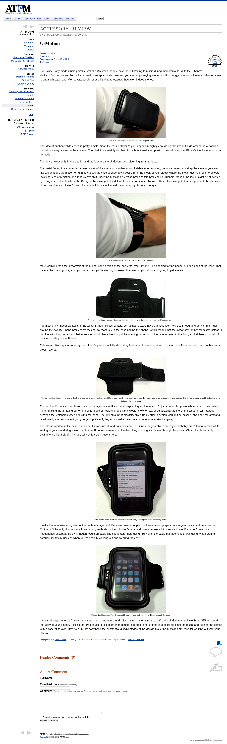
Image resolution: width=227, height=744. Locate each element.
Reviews (70, 18)
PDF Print (29, 130)
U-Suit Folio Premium (22, 109)
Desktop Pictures (33, 18)
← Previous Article (24, 26)
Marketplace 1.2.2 (24, 98)
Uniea (52, 53)
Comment (83, 690)
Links (47, 18)
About (8, 18)
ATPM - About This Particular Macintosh (18, 9)
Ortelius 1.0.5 (27, 102)
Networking (58, 18)
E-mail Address (58, 684)
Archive (18, 18)
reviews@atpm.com (136, 640)
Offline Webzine (25, 127)
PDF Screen (27, 134)
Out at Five (28, 80)
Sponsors (29, 42)
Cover (31, 39)
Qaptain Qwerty (25, 83)
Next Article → (32, 26)
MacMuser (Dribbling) (22, 61)
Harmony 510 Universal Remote (21, 93)
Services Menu (26, 68)
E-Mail (30, 49)
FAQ (31, 114)
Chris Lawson (60, 640)
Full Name (46, 677)
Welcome (29, 46)
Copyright (44, 737)
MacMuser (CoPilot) (23, 57)
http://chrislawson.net (74, 34)
